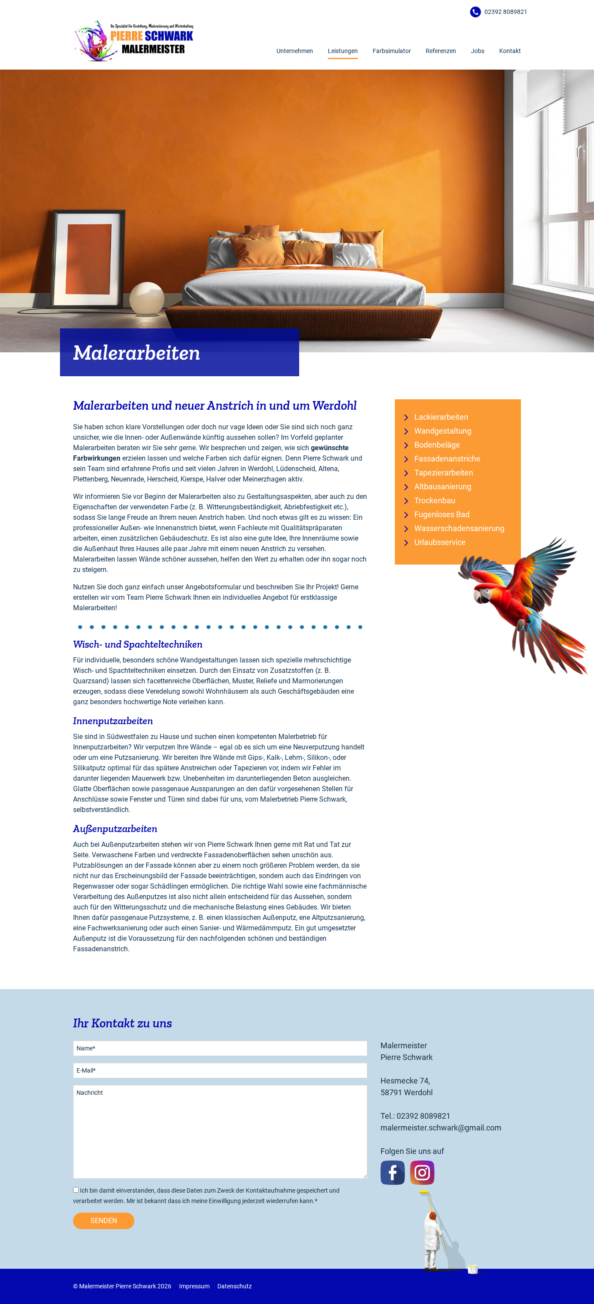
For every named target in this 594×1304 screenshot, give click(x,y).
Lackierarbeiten (441, 416)
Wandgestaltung (442, 430)
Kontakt (510, 50)
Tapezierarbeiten (443, 472)
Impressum (194, 1286)
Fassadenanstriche (447, 458)
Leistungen (343, 50)
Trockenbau (434, 500)
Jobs (477, 50)
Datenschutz (234, 1286)
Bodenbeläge (437, 444)
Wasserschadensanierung (459, 528)
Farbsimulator (392, 50)
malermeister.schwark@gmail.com (440, 1127)
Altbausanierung (442, 486)
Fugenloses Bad (442, 514)
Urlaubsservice (440, 542)
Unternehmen (295, 50)
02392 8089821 (505, 11)
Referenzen (441, 50)
